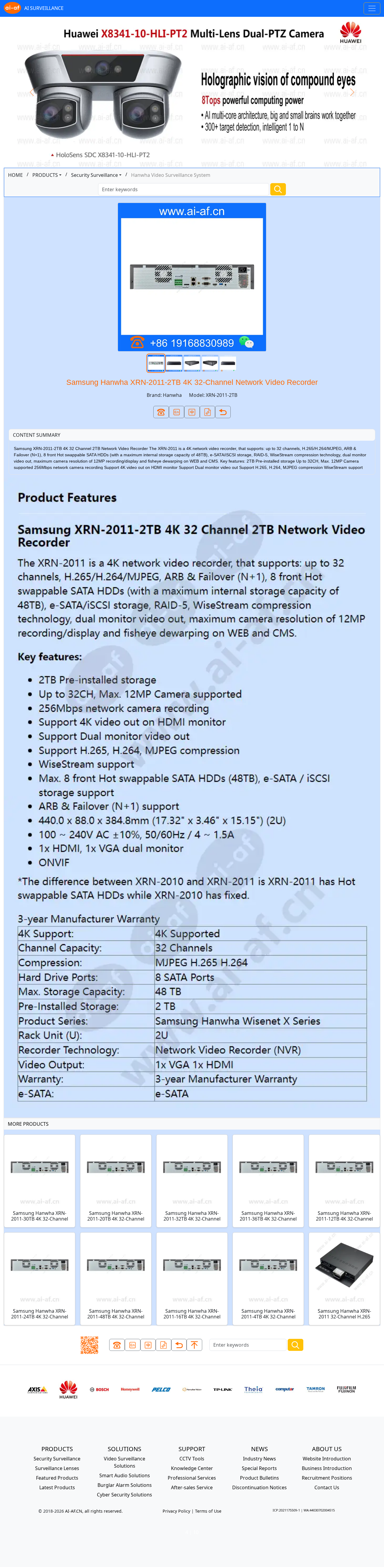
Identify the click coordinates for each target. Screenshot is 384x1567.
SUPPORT (191, 1449)
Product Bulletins (259, 1478)
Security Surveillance (94, 175)
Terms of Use (208, 1511)
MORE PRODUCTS (28, 1124)
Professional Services (192, 1478)
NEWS (259, 1449)
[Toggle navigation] (372, 8)
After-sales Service (192, 1487)
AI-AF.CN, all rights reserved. (94, 1511)
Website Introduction (327, 1458)
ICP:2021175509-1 (286, 1510)
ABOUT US (327, 1449)
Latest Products (57, 1487)
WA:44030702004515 (319, 1510)
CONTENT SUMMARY (36, 435)
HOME (15, 175)
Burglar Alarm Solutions (125, 1485)
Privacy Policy (176, 1511)
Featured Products (57, 1478)
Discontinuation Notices (259, 1487)
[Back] (223, 412)
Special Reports (259, 1468)
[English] (176, 412)
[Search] (278, 189)
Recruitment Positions (327, 1478)
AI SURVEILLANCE (44, 8)
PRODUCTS (45, 175)
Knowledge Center (192, 1468)
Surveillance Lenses (57, 1468)
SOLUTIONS (124, 1449)
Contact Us (326, 1487)
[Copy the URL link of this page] (207, 412)
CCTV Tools (191, 1458)
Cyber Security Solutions (124, 1494)
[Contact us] (161, 412)
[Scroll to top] (194, 1345)
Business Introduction (327, 1468)
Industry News (259, 1458)
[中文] (192, 412)
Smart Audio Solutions (124, 1475)
